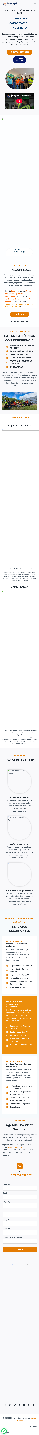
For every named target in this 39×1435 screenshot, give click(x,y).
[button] (4, 1431)
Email (5, 1193)
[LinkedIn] (24, 1405)
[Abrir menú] (35, 4)
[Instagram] (10, 1405)
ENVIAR (20, 1249)
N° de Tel (7, 1202)
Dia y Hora (7, 1219)
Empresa (6, 1184)
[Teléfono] (29, 1405)
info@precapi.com (15, 1147)
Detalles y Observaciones (14, 1237)
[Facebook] (5, 1405)
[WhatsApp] (15, 1405)
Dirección (7, 1228)
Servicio (6, 1211)
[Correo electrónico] (33, 1405)
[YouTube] (19, 1405)
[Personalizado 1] (19, 1410)
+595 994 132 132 (19, 321)
